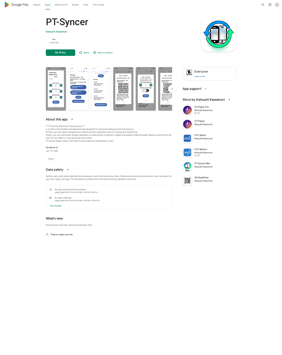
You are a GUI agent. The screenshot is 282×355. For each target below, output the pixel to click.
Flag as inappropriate (59, 234)
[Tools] (51, 159)
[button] (56, 89)
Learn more (59, 192)
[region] (104, 41)
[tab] (37, 4)
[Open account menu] (277, 4)
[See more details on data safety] (56, 205)
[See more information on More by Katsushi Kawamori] (229, 99)
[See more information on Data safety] (67, 169)
